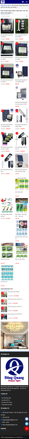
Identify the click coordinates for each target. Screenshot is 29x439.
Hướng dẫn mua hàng (7, 404)
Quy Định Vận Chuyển (7, 402)
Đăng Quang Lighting (6, 5)
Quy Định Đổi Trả (6, 400)
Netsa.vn (25, 437)
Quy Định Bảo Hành (6, 398)
